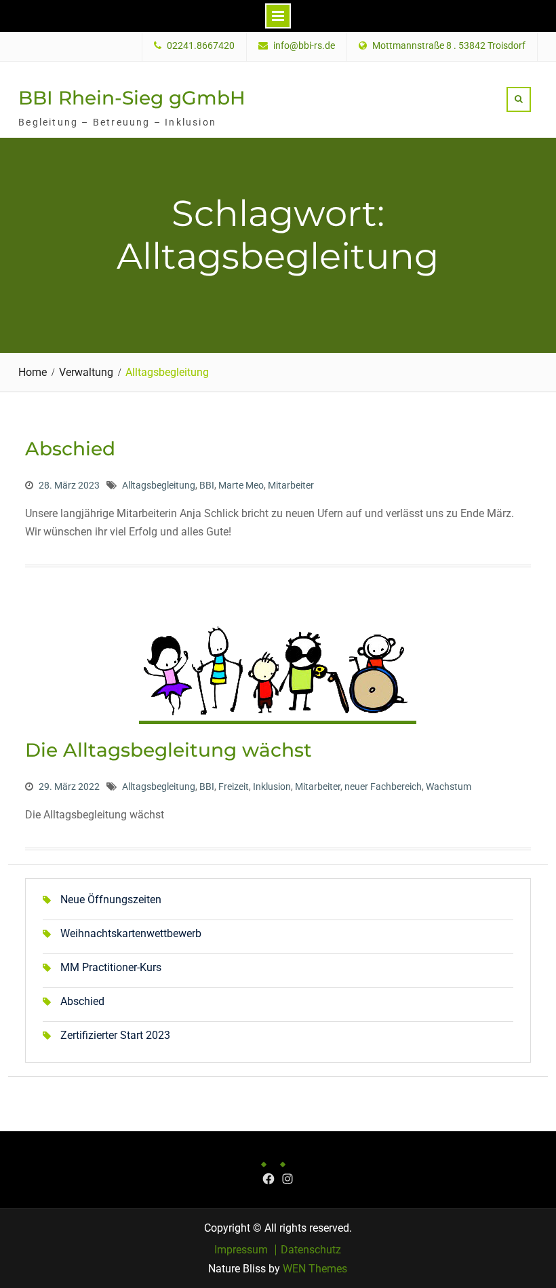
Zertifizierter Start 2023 (115, 1035)
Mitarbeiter (291, 485)
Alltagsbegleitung (158, 485)
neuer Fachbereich (383, 786)
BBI (206, 485)
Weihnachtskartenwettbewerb (130, 933)
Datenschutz (311, 1250)
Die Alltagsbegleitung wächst (168, 749)
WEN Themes (315, 1268)
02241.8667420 (201, 46)
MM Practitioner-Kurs (110, 967)
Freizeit (233, 786)
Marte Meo (241, 485)
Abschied (70, 448)
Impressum (241, 1250)
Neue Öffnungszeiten (110, 899)
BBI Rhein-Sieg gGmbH (131, 97)
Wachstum (448, 786)
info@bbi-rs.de (304, 46)
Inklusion (272, 786)
